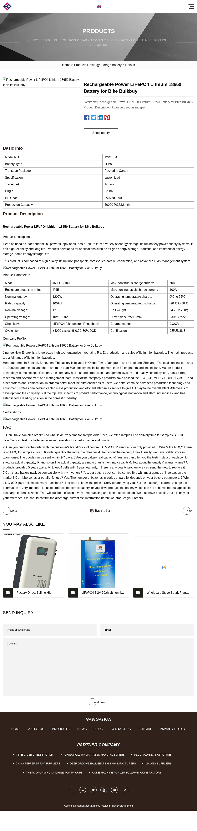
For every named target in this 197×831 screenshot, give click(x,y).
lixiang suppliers (158, 763)
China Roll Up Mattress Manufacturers (94, 754)
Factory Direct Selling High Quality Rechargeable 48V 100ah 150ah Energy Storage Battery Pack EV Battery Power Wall (38, 594)
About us (36, 729)
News (82, 729)
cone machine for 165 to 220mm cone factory (126, 772)
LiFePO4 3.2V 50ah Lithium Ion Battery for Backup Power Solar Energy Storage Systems (103, 594)
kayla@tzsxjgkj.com (122, 805)
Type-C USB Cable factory (35, 754)
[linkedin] (82, 790)
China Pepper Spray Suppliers (38, 763)
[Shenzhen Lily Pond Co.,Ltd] (7, 6)
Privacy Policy (173, 729)
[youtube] (103, 790)
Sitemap (145, 729)
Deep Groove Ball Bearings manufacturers (103, 763)
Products (80, 65)
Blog (98, 729)
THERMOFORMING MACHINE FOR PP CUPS (54, 772)
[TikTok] (125, 790)
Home (66, 65)
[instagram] (114, 790)
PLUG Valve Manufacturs (153, 754)
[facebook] (72, 790)
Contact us (121, 729)
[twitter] (93, 790)
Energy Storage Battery (106, 65)
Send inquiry (101, 132)
